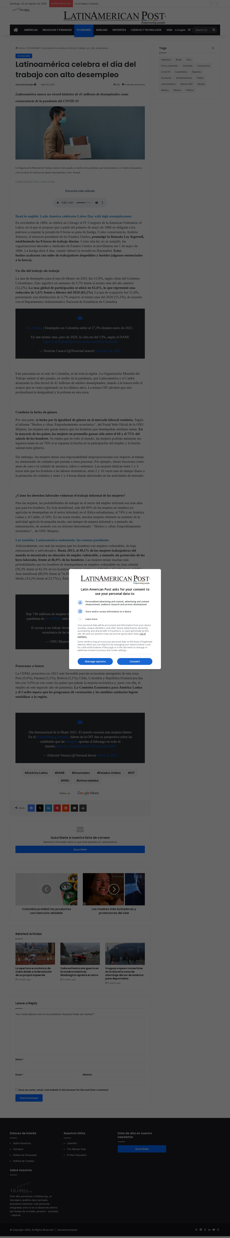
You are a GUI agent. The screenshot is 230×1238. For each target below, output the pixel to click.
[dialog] (115, 619)
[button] (115, 619)
